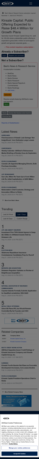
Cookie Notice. (13, 444)
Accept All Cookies (19, 454)
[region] (19, 435)
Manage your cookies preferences (19, 448)
